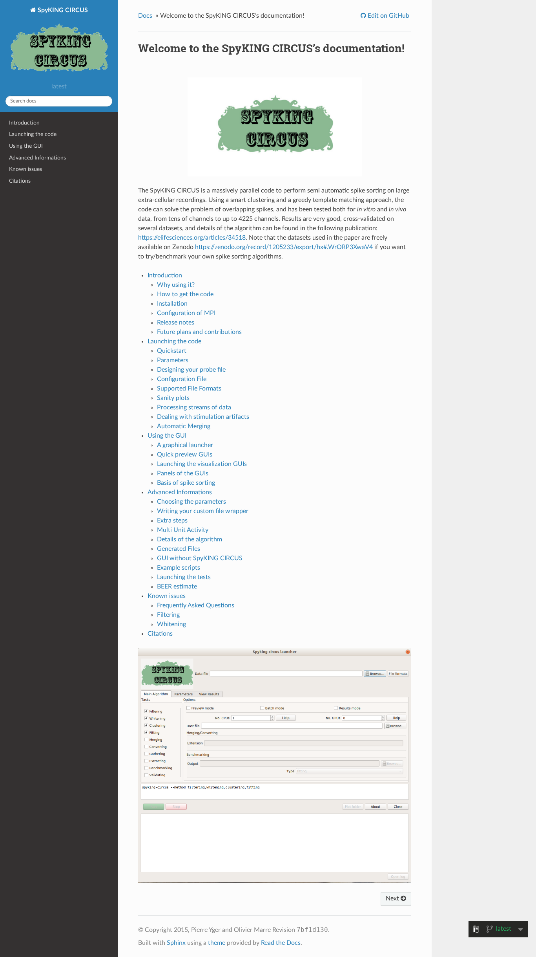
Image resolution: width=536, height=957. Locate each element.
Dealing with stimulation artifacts (203, 417)
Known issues (25, 169)
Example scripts (178, 568)
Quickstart (171, 351)
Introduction (24, 123)
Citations (20, 181)
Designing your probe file (191, 370)
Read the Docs (281, 943)
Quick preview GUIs (184, 454)
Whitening (171, 624)
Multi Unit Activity (182, 530)
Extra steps (172, 520)
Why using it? (176, 285)
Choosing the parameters (191, 502)
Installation (172, 304)
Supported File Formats (189, 388)
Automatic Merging (183, 426)
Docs (145, 16)
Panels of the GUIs (182, 473)
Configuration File (181, 379)
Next (393, 898)
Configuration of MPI (186, 313)
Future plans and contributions (199, 332)
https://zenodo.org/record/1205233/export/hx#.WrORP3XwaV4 (284, 247)
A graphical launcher (185, 445)
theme (216, 943)
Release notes (175, 322)
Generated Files (178, 549)
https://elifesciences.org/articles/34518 (192, 238)
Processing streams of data (194, 407)
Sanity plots (173, 398)
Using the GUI (26, 146)
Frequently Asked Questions (195, 605)
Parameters (172, 360)
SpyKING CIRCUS (62, 10)
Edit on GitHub (387, 16)
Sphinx (176, 943)
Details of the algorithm (189, 539)
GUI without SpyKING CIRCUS (199, 558)
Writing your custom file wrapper (202, 511)
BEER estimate (177, 586)
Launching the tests (184, 577)
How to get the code (185, 294)
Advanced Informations (37, 158)
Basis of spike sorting (186, 483)
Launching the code (33, 134)
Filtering (168, 615)
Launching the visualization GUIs (202, 464)
